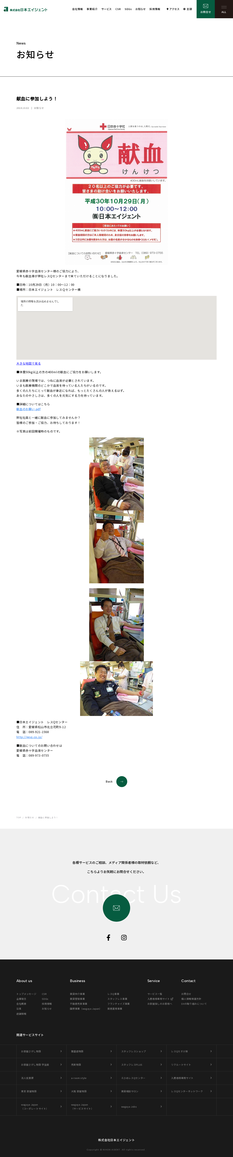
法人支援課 (27, 1078)
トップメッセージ (26, 994)
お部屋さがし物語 (31, 1051)
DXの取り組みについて (194, 1003)
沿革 (18, 1008)
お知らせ (140, 9)
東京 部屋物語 (29, 1091)
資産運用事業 (114, 1008)
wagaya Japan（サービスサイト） (82, 1106)
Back (109, 781)
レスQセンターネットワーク (187, 1091)
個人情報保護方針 (191, 998)
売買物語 (76, 1064)
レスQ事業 (113, 994)
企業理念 (21, 998)
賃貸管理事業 (77, 998)
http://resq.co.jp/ (29, 737)
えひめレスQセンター (133, 1078)
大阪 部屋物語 (79, 1091)
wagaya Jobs (129, 1106)
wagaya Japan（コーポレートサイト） (34, 1106)
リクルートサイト (181, 1064)
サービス (106, 9)
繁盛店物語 (77, 1051)
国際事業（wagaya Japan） (86, 1008)
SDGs (128, 9)
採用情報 (154, 9)
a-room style (79, 1078)
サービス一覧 (154, 994)
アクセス (174, 9)
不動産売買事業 (78, 1003)
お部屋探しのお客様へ (159, 1003)
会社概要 (21, 1003)
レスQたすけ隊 (179, 1051)
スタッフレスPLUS (132, 1064)
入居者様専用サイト (158, 998)
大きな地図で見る (28, 363)
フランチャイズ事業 (118, 1003)
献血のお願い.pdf (28, 409)
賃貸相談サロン (130, 1091)
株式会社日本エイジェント (116, 1140)
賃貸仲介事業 (77, 994)
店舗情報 (21, 1013)
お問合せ (205, 12)
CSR (118, 9)
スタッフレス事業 (117, 998)
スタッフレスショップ (133, 1051)
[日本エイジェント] (25, 9)
